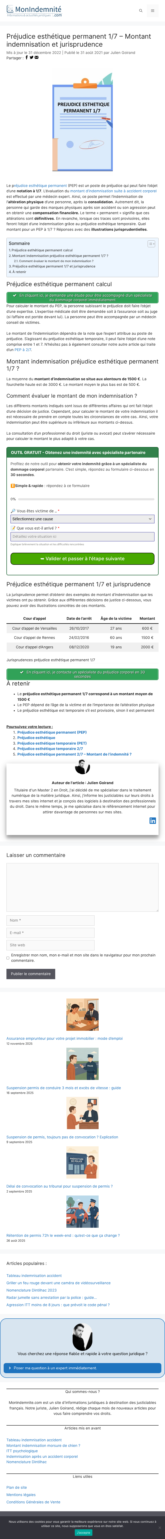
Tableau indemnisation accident (34, 1440)
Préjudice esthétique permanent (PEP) (52, 732)
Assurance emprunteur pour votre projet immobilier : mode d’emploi (64, 1038)
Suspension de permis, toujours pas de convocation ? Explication (62, 1137)
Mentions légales (21, 1495)
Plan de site (16, 1487)
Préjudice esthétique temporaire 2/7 (50, 749)
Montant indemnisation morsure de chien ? (43, 1445)
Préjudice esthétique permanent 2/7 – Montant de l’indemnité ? (74, 754)
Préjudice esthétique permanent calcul (42, 250)
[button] (141, 10)
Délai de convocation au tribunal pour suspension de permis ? (59, 1186)
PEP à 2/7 (23, 350)
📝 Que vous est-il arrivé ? (35, 528)
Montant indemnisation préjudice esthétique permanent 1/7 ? (60, 256)
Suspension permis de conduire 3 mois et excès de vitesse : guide (63, 1088)
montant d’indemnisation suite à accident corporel (113, 191)
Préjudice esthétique (36, 738)
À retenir (19, 272)
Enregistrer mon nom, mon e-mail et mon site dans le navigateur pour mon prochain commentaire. (83, 958)
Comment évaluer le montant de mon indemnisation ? (56, 261)
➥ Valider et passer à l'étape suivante (82, 558)
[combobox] (82, 519)
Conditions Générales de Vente (33, 1502)
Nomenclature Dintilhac (26, 1462)
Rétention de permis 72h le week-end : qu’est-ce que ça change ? (63, 1235)
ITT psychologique (22, 1451)
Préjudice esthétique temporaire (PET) (52, 743)
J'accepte (83, 1532)
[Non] (159, 1527)
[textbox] (78, 519)
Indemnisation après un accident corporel (42, 1456)
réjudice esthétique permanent (40, 185)
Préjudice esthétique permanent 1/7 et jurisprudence (53, 266)
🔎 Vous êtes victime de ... (35, 511)
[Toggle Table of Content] (149, 243)
